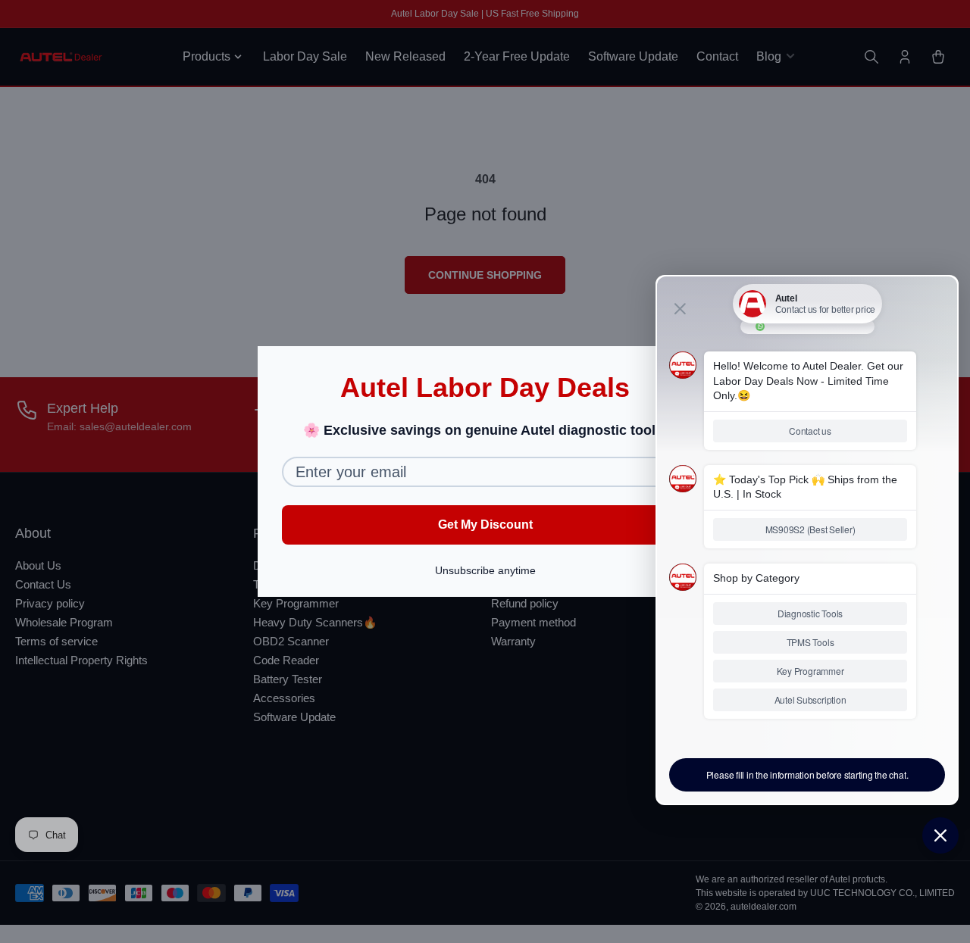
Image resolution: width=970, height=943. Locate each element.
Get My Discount (485, 524)
